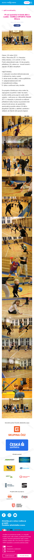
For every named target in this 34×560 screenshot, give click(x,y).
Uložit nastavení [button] (9, 556)
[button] (4, 547)
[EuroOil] (24, 460)
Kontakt (27, 2)
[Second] (9, 485)
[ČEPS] (24, 497)
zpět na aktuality (9, 10)
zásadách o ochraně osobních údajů (17, 542)
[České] (24, 468)
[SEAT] (24, 485)
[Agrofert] (9, 460)
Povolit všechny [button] (24, 556)
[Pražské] (24, 477)
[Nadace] (9, 497)
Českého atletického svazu (13, 525)
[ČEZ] (17, 430)
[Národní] (17, 505)
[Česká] (17, 445)
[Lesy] (9, 477)
